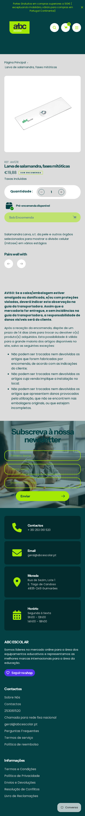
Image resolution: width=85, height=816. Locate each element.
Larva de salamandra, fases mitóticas (31, 67)
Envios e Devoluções (20, 782)
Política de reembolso (21, 744)
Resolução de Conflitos (22, 789)
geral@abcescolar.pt (21, 724)
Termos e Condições (20, 769)
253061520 (12, 711)
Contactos (12, 704)
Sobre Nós (12, 697)
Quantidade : (21, 191)
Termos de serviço (18, 737)
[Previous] (8, 263)
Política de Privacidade (22, 776)
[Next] (21, 263)
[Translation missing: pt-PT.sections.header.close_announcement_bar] (82, 7)
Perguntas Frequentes (21, 731)
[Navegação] (76, 27)
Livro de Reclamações (21, 796)
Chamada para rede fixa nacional (30, 717)
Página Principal (15, 62)
